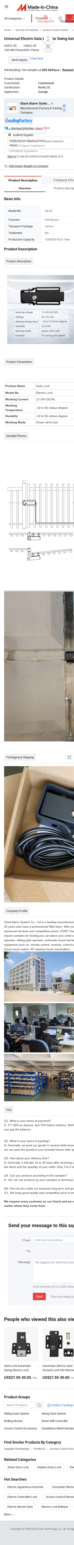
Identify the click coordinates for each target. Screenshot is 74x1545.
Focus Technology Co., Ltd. (52, 1528)
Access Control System (55, 29)
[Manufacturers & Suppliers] (37, 7)
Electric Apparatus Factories (25, 1487)
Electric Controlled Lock (22, 1497)
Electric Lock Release (54, 1507)
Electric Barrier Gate (20, 1507)
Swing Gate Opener (54, 1413)
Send (39, 1296)
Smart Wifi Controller (55, 1421)
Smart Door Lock (18, 1467)
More (7, 1514)
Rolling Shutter (13, 1421)
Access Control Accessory (20, 1428)
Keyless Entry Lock (49, 1467)
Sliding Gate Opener (16, 1413)
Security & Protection (26, 29)
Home (7, 29)
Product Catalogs (62, 1405)
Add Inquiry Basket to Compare (28, 166)
